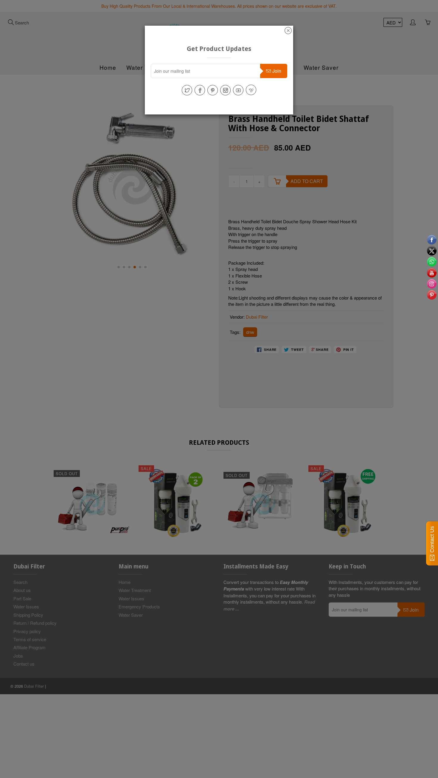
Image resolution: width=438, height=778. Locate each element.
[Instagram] (225, 90)
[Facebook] (200, 90)
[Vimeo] (251, 90)
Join (276, 70)
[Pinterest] (212, 90)
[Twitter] (187, 90)
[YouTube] (238, 90)
